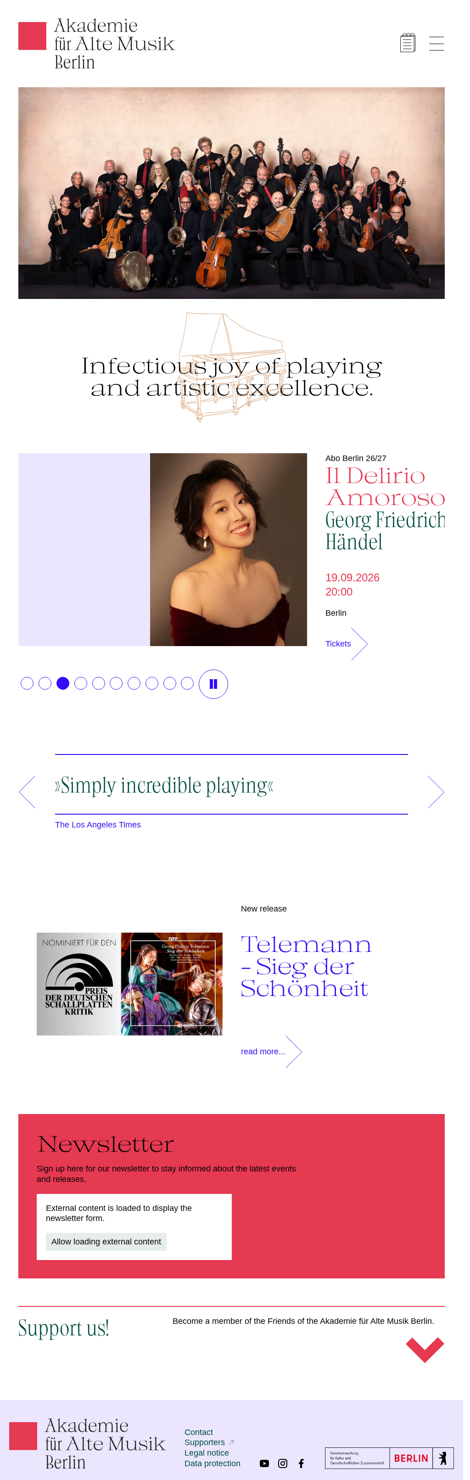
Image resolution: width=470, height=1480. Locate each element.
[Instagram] (282, 1463)
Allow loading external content (106, 1241)
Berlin (331, 613)
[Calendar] (408, 42)
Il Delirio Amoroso (382, 507)
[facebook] (301, 1463)
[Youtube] (264, 1463)
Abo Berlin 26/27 (351, 458)
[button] (27, 683)
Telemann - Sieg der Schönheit (307, 966)
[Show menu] (436, 43)
